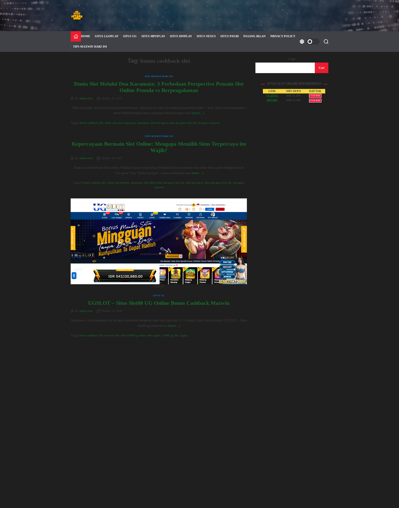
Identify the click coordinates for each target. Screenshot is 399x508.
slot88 (165, 335)
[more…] (198, 113)
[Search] (326, 41)
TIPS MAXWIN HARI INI (90, 46)
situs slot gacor (159, 122)
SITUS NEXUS (206, 36)
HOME (85, 36)
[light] (309, 41)
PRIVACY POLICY (282, 36)
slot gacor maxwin (208, 122)
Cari (292, 59)
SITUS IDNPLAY (181, 36)
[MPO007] (315, 100)
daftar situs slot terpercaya (120, 122)
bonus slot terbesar (118, 182)
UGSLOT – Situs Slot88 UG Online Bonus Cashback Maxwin (158, 303)
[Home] (75, 36)
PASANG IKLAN (254, 36)
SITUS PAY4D (229, 36)
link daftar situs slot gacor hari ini (164, 182)
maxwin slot (112, 335)
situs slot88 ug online (133, 335)
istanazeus (143, 122)
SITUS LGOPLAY (106, 36)
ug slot (175, 335)
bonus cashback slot (91, 122)
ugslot (183, 335)
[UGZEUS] (315, 96)
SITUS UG (130, 36)
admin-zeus (86, 98)
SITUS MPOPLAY (153, 36)
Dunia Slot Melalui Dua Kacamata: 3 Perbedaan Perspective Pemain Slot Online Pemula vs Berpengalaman (159, 87)
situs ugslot (153, 335)
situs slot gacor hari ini (182, 122)
